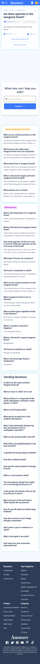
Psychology (25, 591)
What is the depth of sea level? (16, 536)
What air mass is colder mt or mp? (18, 391)
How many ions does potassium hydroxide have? (17, 544)
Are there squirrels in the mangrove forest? (18, 15)
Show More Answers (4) (20, 39)
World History (26, 583)
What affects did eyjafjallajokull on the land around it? (20, 444)
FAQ (5, 628)
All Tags (6, 575)
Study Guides (8, 620)
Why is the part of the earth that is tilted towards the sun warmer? (18, 501)
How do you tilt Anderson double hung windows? (19, 510)
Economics (24, 599)
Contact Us (25, 612)
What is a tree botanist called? (16, 475)
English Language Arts (29, 587)
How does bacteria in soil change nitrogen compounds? (17, 519)
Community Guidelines (11, 608)
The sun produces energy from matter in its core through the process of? (19, 483)
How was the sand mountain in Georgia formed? (20, 467)
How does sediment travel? (15, 459)
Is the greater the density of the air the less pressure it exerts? (20, 492)
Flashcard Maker (9, 616)
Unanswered (8, 579)
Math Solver (8, 624)
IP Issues (24, 632)
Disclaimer (24, 624)
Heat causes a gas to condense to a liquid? (18, 528)
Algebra (23, 570)
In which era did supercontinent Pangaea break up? (17, 383)
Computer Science (27, 595)
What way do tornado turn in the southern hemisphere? (17, 417)
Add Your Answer (20, 45)
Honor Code (8, 612)
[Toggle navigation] (3, 2)
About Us (24, 608)
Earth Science (21, 10)
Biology (23, 579)
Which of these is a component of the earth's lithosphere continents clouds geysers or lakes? (19, 400)
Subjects (6, 10)
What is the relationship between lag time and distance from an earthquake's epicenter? (19, 427)
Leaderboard (8, 570)
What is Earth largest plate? (15, 410)
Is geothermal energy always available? (20, 453)
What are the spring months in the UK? (19, 437)
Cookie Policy (25, 628)
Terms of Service (27, 616)
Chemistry (24, 575)
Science (12, 10)
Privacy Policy (26, 620)
